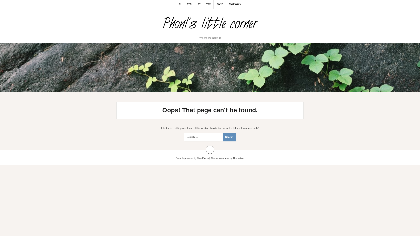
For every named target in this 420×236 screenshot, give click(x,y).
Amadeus (224, 158)
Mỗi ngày (235, 4)
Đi (180, 4)
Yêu (208, 4)
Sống (220, 4)
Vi (199, 4)
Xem (189, 4)
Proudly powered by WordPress (192, 158)
